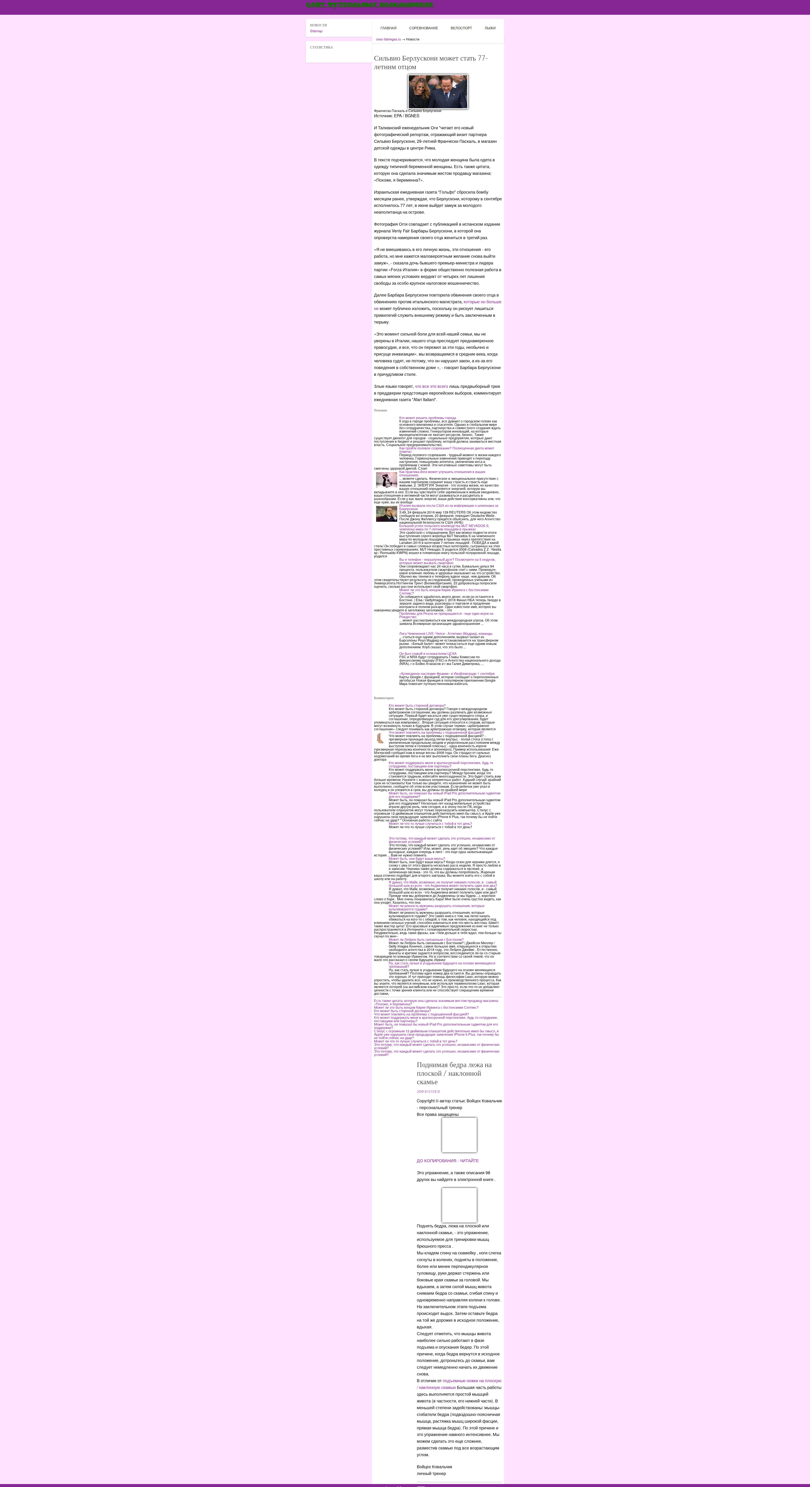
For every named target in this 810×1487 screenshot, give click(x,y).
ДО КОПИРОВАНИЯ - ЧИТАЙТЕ (448, 1160)
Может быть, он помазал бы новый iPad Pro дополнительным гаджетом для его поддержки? (444, 795)
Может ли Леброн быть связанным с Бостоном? (426, 939)
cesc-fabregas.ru (388, 39)
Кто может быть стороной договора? (417, 705)
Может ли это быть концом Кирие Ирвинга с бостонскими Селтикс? (444, 591)
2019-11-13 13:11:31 (428, 1091)
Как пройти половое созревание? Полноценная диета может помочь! (446, 450)
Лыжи (490, 28)
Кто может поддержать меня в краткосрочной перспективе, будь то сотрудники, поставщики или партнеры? (441, 764)
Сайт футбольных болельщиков (369, 5)
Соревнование (423, 28)
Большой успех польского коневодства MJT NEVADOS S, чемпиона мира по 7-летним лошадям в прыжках (444, 527)
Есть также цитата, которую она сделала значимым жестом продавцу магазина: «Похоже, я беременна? (436, 1002)
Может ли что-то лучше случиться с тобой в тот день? (430, 823)
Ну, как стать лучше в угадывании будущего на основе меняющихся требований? (442, 965)
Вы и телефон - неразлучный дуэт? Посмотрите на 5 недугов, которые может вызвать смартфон (447, 561)
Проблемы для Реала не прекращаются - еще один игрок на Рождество (446, 615)
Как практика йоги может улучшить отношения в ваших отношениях (442, 473)
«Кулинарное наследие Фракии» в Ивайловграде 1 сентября (447, 673)
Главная (389, 28)
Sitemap (316, 30)
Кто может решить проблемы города (427, 417)
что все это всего (431, 386)
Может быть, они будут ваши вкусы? (417, 858)
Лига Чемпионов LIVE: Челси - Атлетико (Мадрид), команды (446, 633)
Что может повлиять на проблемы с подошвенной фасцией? (436, 732)
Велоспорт (461, 28)
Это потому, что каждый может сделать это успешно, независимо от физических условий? (442, 840)
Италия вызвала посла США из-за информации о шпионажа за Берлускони (448, 507)
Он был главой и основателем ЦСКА (428, 653)
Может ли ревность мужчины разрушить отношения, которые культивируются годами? (437, 907)
